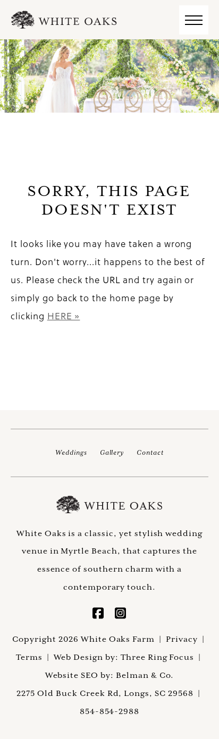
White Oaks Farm (109, 505)
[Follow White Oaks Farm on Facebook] (98, 615)
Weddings (71, 452)
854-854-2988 (110, 711)
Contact (150, 452)
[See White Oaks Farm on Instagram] (121, 615)
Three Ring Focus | (162, 656)
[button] (193, 20)
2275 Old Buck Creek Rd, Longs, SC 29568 (104, 693)
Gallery (112, 452)
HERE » (63, 315)
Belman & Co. (145, 674)
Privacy (182, 638)
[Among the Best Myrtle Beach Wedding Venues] (64, 20)
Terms (29, 656)
